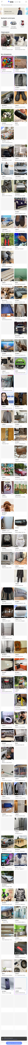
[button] (12, 47)
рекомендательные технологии (10, 1039)
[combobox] (14, 5)
